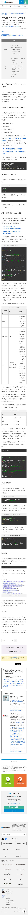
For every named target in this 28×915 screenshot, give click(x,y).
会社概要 (8, 898)
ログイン (12, 659)
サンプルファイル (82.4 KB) (16, 35)
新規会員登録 (14, 807)
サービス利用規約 (9, 900)
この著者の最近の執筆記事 (16, 710)
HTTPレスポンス (16, 54)
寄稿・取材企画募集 (7, 843)
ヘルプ (7, 889)
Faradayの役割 (14, 45)
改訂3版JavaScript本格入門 (17, 739)
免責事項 (8, 896)
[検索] (2, 6)
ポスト (18, 664)
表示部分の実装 (15, 72)
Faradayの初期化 (16, 49)
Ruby (3, 31)
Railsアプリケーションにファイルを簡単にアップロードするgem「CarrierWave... (14, 684)
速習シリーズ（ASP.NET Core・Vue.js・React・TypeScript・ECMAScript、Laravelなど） (16, 736)
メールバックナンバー (15, 803)
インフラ (24, 6)
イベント (3, 856)
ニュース (3, 849)
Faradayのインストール (17, 66)
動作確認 (14, 74)
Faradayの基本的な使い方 (17, 47)
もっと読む (5, 686)
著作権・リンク (9, 891)
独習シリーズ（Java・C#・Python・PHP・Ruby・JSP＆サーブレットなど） (17, 731)
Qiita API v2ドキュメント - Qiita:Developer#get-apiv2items (12, 227)
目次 (14, 40)
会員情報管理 (9, 893)
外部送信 (8, 904)
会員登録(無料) (15, 657)
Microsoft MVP (19, 722)
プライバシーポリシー (10, 902)
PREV (5, 640)
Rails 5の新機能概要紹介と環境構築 (12, 149)
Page (5, 49)
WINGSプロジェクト (16, 700)
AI (6, 6)
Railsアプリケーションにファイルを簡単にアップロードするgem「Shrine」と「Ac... (14, 680)
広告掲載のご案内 (21, 843)
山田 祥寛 (17, 26)
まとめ (12, 76)
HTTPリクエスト (16, 51)
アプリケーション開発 (14, 6)
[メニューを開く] (2, 2)
